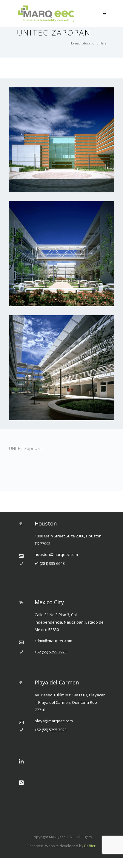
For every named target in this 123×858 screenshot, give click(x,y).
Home (74, 43)
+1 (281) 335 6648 (49, 563)
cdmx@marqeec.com (53, 640)
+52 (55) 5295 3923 (51, 652)
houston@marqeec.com (56, 554)
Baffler (90, 845)
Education (89, 43)
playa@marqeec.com (54, 720)
